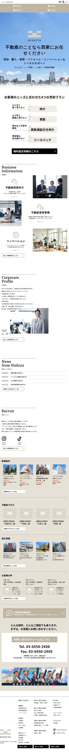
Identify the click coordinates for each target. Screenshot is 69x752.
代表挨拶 (20, 723)
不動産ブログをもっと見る (11, 529)
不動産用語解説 (57, 707)
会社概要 (20, 727)
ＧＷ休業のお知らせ (17, 381)
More (13, 197)
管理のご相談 (55, 747)
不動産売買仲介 (22, 708)
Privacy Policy (57, 720)
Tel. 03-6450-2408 (34, 646)
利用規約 (55, 723)
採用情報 (20, 738)
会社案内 (20, 718)
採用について (21, 733)
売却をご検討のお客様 (40, 700)
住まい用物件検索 (39, 713)
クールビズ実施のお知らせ (19, 377)
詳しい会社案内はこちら (10, 340)
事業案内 (20, 706)
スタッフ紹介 (21, 725)
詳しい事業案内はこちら (10, 256)
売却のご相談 (23, 747)
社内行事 (20, 740)
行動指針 (20, 720)
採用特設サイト (22, 735)
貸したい (52, 10)
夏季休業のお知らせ (17, 373)
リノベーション (22, 713)
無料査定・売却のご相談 (40, 703)
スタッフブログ (57, 713)
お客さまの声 (56, 703)
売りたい (17, 5)
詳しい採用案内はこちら (10, 448)
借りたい (17, 10)
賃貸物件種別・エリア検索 (41, 725)
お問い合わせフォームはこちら (32, 639)
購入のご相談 (39, 747)
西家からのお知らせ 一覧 (11, 389)
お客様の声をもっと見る (10, 598)
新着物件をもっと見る (10, 492)
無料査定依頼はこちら (26, 151)
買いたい (52, 5)
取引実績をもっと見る (10, 566)
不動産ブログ (56, 705)
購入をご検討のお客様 (40, 708)
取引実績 (55, 700)
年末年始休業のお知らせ (18, 385)
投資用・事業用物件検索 (40, 715)
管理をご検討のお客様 (40, 730)
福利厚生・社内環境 (23, 742)
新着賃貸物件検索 (39, 723)
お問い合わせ (56, 715)
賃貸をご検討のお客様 (40, 720)
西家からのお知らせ (23, 700)
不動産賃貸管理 (22, 710)
